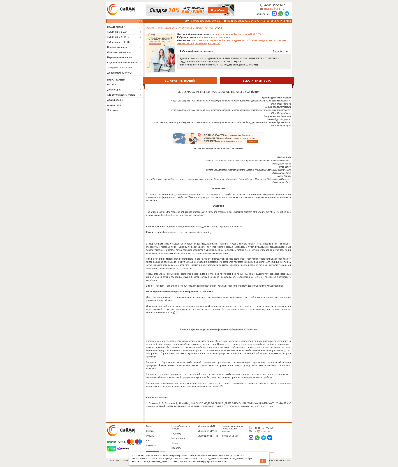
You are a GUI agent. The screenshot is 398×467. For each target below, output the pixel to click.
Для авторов (114, 89)
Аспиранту (177, 443)
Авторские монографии (119, 67)
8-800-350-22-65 (274, 5)
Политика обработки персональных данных (232, 428)
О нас (149, 426)
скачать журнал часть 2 (237, 40)
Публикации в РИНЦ (118, 37)
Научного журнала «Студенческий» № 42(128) (236, 34)
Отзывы (150, 436)
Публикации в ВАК (117, 31)
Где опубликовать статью (121, 94)
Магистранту (178, 438)
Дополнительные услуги (120, 72)
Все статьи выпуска (257, 80)
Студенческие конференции (122, 62)
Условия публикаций (180, 80)
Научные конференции (119, 57)
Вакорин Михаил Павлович (277, 116)
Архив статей (114, 105)
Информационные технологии (213, 37)
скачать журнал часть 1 (210, 40)
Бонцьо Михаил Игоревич (278, 107)
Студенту (176, 433)
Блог (148, 440)
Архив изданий (115, 100)
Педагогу (176, 448)
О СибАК (112, 84)
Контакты (112, 110)
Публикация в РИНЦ (207, 431)
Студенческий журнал (119, 52)
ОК (263, 461)
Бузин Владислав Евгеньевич (276, 97)
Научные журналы (117, 47)
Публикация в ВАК (206, 426)
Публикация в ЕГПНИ (118, 42)
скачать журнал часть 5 (207, 43)
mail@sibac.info (274, 8)
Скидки (150, 431)
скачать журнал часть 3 (264, 40)
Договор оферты (230, 436)
